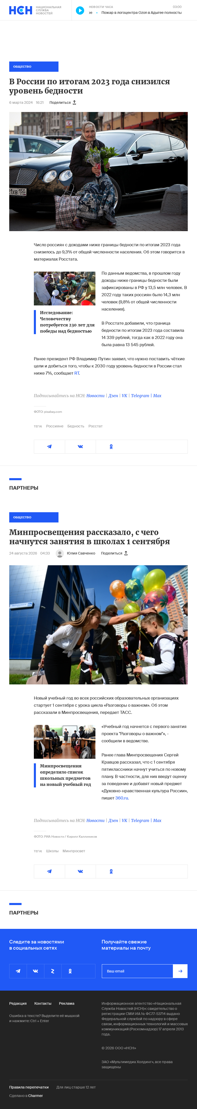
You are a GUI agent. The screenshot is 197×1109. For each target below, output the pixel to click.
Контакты (42, 1003)
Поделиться (60, 102)
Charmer (35, 1095)
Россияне (54, 426)
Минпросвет (74, 851)
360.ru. (122, 798)
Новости (95, 395)
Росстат (95, 426)
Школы (52, 851)
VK (124, 395)
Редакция (18, 1003)
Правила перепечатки (29, 1087)
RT (76, 373)
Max (157, 395)
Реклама (66, 1003)
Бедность (75, 426)
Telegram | (142, 395)
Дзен (113, 395)
